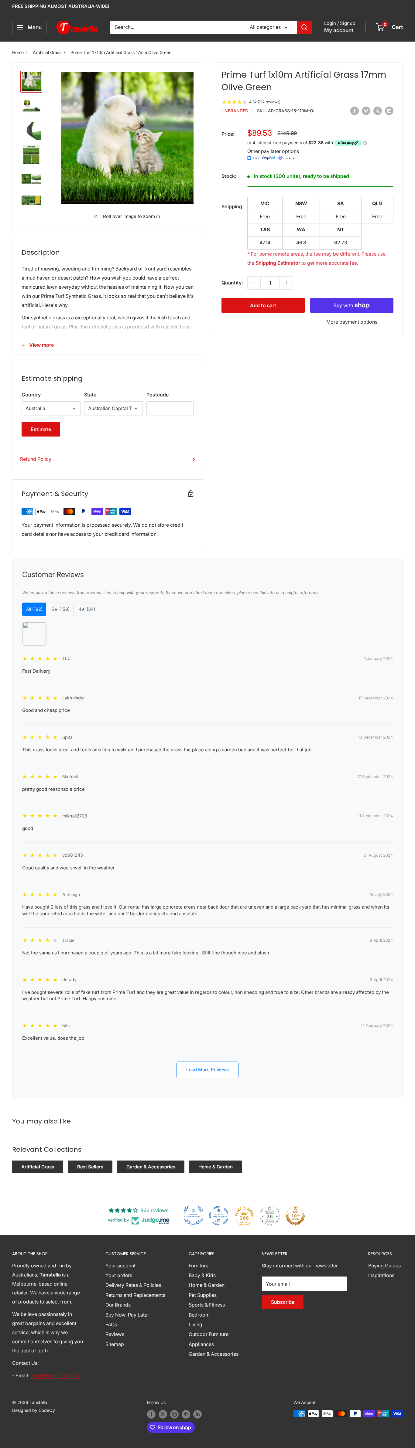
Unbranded (234, 111)
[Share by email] (389, 110)
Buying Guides (384, 1266)
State (90, 395)
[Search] (304, 27)
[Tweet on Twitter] (377, 110)
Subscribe (282, 1302)
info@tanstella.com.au (55, 1375)
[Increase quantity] (286, 283)
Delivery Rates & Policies (133, 1285)
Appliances (201, 1344)
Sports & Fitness (207, 1305)
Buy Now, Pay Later (127, 1315)
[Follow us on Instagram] (174, 1414)
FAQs (111, 1324)
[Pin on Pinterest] (366, 110)
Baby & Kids (202, 1275)
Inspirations (381, 1275)
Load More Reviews (207, 1069)
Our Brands (118, 1305)
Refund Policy (35, 459)
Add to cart (263, 305)
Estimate (41, 429)
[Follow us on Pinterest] (186, 1414)
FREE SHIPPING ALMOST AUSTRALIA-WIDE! (60, 6)
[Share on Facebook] (354, 110)
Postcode (157, 395)
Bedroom (199, 1315)
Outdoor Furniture (208, 1334)
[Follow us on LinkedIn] (197, 1414)
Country (31, 395)
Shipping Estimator (278, 263)
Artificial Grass (47, 52)
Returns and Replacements (135, 1295)
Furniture (198, 1266)
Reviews (114, 1334)
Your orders (118, 1275)
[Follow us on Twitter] (163, 1414)
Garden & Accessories (150, 1167)
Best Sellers (90, 1167)
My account (338, 30)
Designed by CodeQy (33, 1410)
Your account (120, 1266)
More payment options (351, 322)
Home (18, 52)
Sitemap (114, 1344)
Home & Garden (215, 1167)
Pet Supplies (203, 1295)
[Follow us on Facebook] (151, 1414)
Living (195, 1324)
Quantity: (232, 283)
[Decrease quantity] (254, 283)
